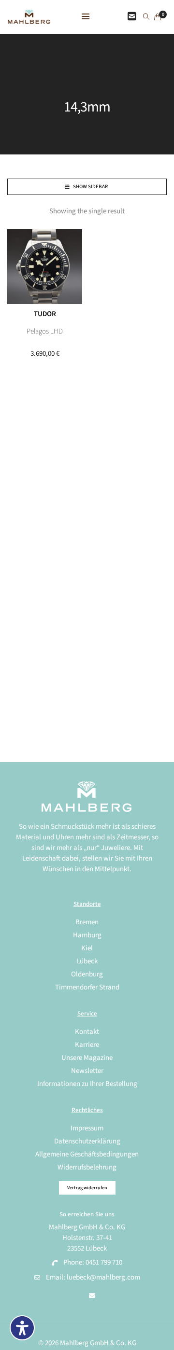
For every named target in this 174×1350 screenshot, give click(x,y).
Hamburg (87, 935)
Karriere (87, 1045)
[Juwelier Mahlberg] (29, 19)
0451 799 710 (104, 1262)
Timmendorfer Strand (87, 987)
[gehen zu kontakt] (132, 17)
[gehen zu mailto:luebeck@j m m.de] (92, 1296)
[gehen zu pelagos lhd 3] (44, 266)
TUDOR (45, 314)
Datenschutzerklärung (87, 1141)
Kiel (87, 948)
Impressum (87, 1128)
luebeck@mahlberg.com (103, 1277)
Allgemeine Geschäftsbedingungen (87, 1154)
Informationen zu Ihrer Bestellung (87, 1084)
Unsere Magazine (87, 1058)
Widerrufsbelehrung (87, 1167)
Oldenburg (87, 974)
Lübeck (87, 961)
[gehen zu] (146, 17)
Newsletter (87, 1071)
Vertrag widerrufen (87, 1187)
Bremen (87, 922)
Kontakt (87, 1032)
